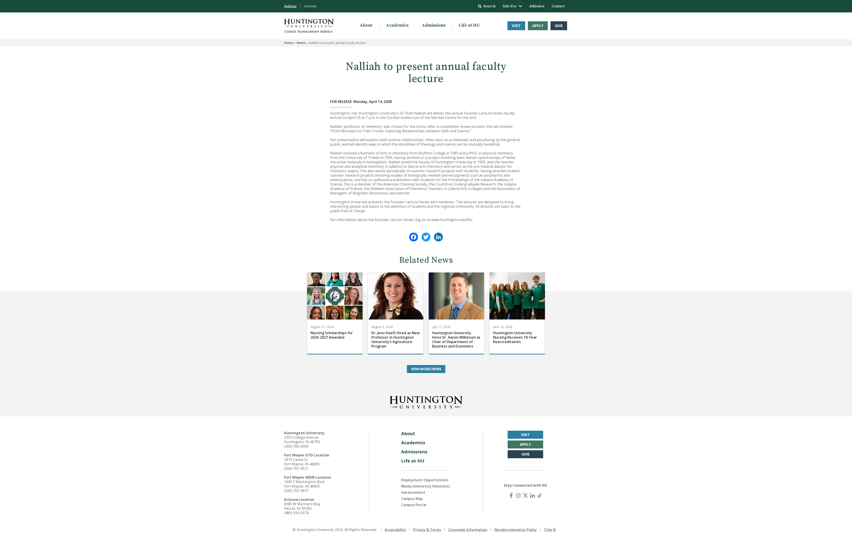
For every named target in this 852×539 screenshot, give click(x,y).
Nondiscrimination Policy (515, 529)
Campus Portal (413, 504)
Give (559, 25)
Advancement (413, 492)
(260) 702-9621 (296, 468)
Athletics (536, 6)
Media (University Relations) (425, 486)
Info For (510, 6)
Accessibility (395, 529)
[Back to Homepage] (426, 401)
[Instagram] (518, 495)
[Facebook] (413, 237)
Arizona (310, 6)
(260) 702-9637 (296, 490)
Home (288, 43)
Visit (516, 25)
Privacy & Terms (427, 529)
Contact (558, 6)
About (366, 25)
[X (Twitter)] (525, 495)
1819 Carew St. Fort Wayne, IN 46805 (302, 461)
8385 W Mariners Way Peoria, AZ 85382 (302, 506)
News (301, 43)
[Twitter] (426, 237)
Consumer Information (467, 529)
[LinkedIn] (438, 237)
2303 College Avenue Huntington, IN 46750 (302, 439)
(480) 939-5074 (296, 512)
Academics (397, 25)
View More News (426, 369)
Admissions (434, 25)
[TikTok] (539, 495)
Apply (537, 25)
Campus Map (412, 498)
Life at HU (469, 25)
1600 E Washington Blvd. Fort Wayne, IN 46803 (304, 484)
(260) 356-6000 (296, 446)
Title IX (550, 529)
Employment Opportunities (424, 480)
